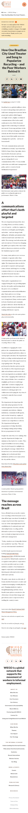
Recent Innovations (14, 755)
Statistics (14, 752)
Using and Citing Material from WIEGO (14, 718)
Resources (14, 791)
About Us (14, 689)
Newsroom (14, 773)
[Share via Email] (21, 79)
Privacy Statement (14, 797)
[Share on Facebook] (7, 79)
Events (14, 770)
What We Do (14, 727)
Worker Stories (14, 758)
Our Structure (14, 699)
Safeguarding (14, 804)
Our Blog (14, 761)
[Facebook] (12, 661)
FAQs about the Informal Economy (14, 748)
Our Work (14, 724)
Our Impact (14, 733)
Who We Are (14, 692)
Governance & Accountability (14, 705)
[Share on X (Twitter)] (16, 79)
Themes (14, 730)
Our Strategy (14, 737)
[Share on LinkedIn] (12, 79)
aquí (3, 619)
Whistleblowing (14, 808)
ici (23, 623)
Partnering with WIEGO (14, 712)
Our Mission (14, 695)
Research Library (14, 785)
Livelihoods (14, 45)
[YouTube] (20, 661)
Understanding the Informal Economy (14, 745)
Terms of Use (14, 801)
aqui (25, 628)
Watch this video (6, 314)
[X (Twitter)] (7, 661)
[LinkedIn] (16, 661)
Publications (14, 782)
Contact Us (14, 715)
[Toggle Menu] (24, 4)
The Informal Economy (14, 742)
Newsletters (14, 777)
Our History (14, 702)
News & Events (14, 767)
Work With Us (14, 708)
